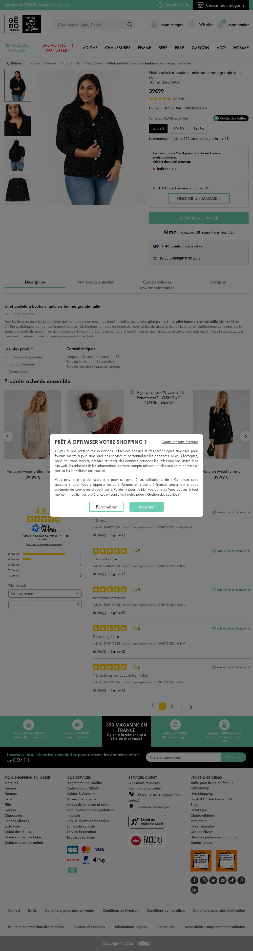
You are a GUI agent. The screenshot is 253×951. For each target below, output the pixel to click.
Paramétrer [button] (129, 484)
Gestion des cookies (162, 494)
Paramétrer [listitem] (106, 507)
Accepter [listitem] (147, 507)
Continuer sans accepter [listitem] (180, 441)
